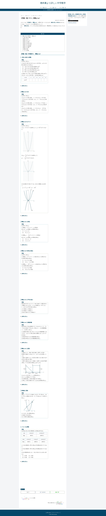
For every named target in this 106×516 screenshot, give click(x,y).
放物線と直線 (25, 48)
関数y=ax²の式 (25, 38)
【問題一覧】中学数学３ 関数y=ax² (29, 36)
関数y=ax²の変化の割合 (27, 43)
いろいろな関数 (26, 50)
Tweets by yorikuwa (72, 22)
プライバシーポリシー (56, 512)
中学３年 (23, 489)
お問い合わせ (48, 512)
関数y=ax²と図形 (26, 47)
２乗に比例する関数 (27, 37)
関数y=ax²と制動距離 (27, 46)
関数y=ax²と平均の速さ (27, 44)
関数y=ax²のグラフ (26, 40)
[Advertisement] (43, 288)
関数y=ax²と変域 (26, 41)
